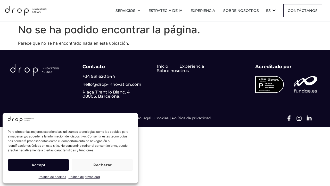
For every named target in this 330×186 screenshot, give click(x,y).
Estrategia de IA (165, 10)
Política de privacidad (84, 177)
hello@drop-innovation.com (111, 84)
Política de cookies (52, 177)
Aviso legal (141, 118)
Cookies (161, 118)
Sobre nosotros (241, 10)
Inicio (162, 66)
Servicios (125, 10)
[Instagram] (299, 118)
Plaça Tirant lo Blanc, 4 (106, 92)
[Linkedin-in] (309, 118)
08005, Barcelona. (101, 96)
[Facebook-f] (289, 118)
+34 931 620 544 (98, 76)
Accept (38, 164)
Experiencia (203, 10)
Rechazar (102, 164)
